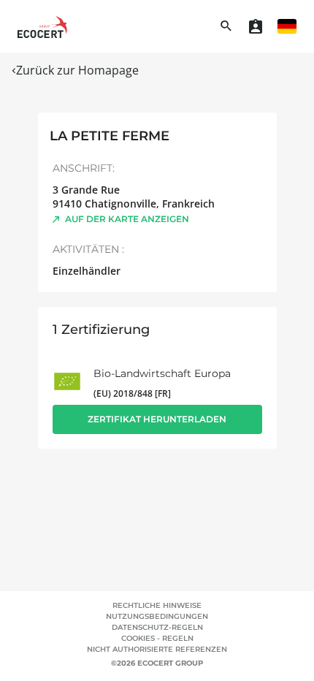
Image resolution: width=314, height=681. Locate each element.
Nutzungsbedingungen (157, 616)
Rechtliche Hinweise (157, 605)
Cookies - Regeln (157, 638)
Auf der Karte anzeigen (127, 218)
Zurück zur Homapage (77, 70)
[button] (286, 26)
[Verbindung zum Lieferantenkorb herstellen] (255, 26)
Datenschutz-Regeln (157, 627)
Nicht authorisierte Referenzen (157, 649)
